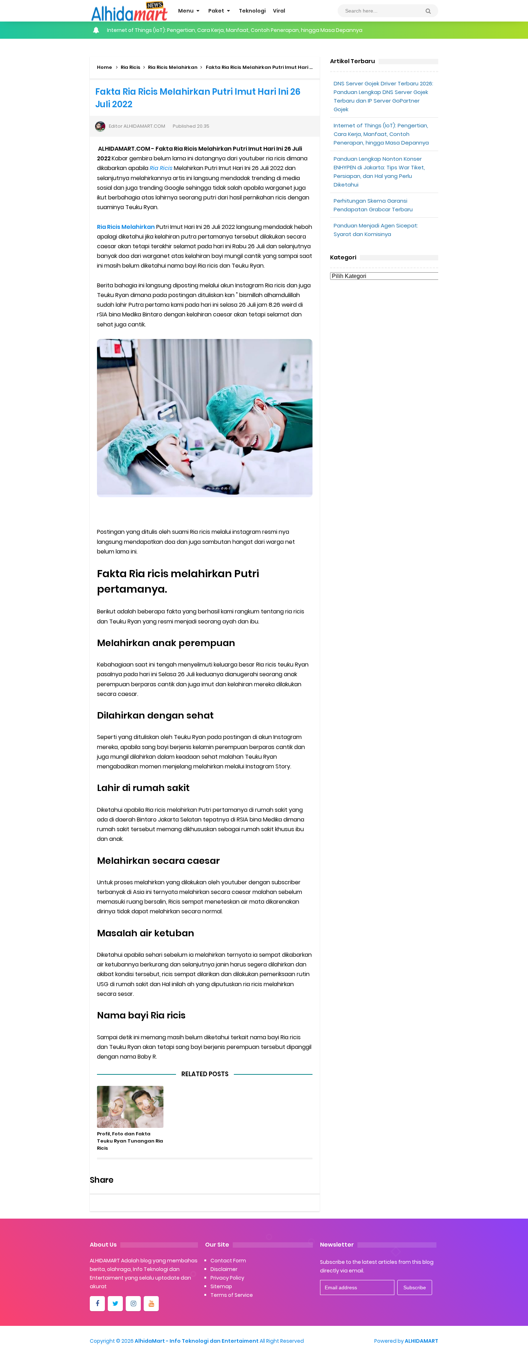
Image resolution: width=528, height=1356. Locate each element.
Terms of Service (231, 1295)
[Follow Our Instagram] (133, 1303)
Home (104, 67)
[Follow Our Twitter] (115, 1303)
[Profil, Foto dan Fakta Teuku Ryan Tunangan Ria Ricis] (130, 1107)
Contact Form (228, 1260)
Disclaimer (223, 1269)
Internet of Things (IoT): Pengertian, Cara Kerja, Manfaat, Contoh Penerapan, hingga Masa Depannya (234, 30)
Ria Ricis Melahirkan (173, 67)
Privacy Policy (227, 1277)
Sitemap (221, 1286)
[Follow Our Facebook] (97, 1303)
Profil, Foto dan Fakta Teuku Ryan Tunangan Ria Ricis (130, 1141)
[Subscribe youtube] (151, 1303)
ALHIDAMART (421, 1341)
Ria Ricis (130, 67)
